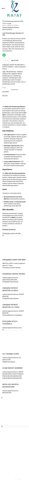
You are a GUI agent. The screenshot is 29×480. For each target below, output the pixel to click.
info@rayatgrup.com (11, 414)
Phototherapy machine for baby (11, 82)
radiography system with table (14, 260)
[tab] (14, 89)
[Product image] (12, 244)
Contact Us (4, 460)
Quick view (4, 256)
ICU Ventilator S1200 (10, 354)
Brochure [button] (5, 95)
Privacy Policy (5, 454)
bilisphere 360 (6, 73)
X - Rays (9, 265)
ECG (20, 327)
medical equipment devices (10, 27)
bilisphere (20, 71)
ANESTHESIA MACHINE (9, 279)
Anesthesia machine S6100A (13, 274)
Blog (2, 463)
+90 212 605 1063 (11, 412)
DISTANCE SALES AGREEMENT (11, 470)
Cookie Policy (5, 457)
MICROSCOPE (6, 392)
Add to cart (14, 60)
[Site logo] (14, 8)
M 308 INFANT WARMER (12, 368)
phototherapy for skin (15, 77)
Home (4, 25)
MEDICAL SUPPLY (13, 25)
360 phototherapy (11, 71)
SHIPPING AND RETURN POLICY (11, 477)
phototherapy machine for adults (11, 80)
